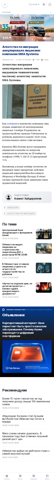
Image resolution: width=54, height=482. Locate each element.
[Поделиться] (50, 4)
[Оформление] (44, 4)
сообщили (12, 123)
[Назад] (5, 4)
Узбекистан (7, 60)
